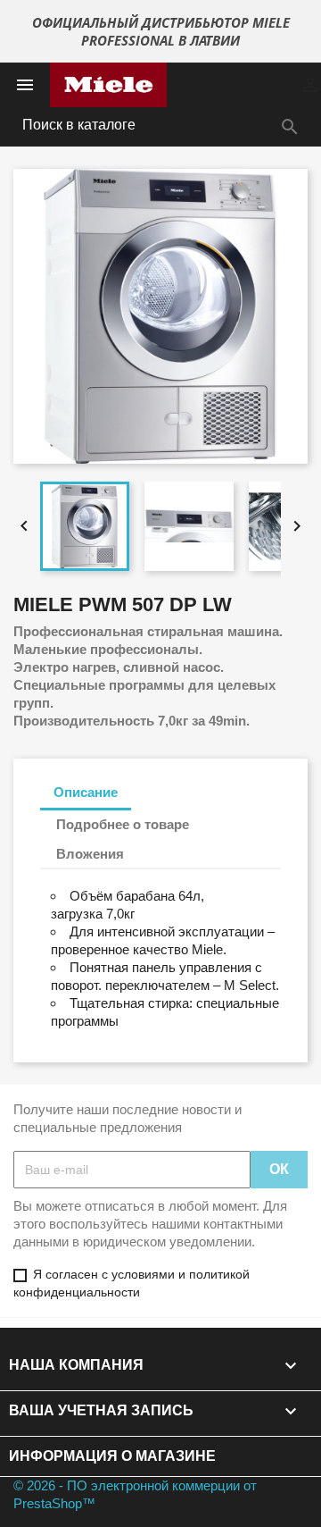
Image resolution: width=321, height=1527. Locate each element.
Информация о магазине (112, 1456)
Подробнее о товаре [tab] (122, 824)
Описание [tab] (86, 792)
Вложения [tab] (90, 853)
